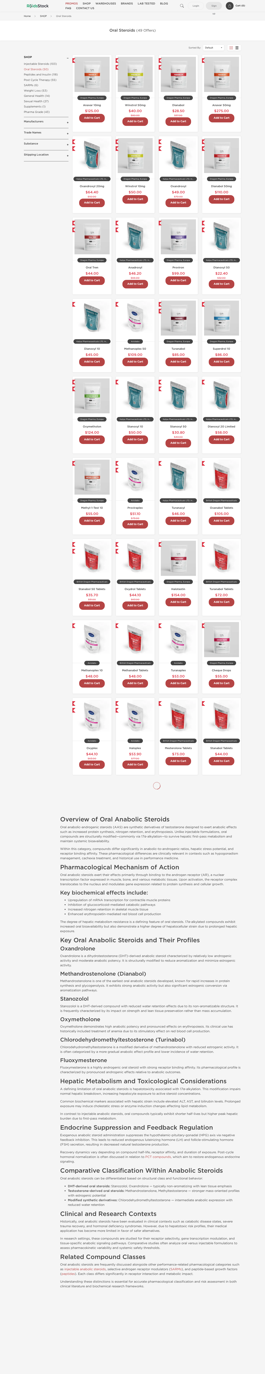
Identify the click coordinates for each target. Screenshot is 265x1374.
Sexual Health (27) (36, 101)
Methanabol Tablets (135, 670)
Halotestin (178, 589)
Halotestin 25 (178, 910)
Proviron (178, 267)
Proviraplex (135, 508)
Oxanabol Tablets (221, 508)
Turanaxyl (178, 508)
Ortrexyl (92, 991)
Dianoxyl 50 (221, 267)
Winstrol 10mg (135, 186)
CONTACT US (85, 8)
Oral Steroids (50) (36, 69)
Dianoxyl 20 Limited (221, 426)
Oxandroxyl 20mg (92, 186)
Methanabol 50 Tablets (178, 829)
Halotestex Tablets (92, 829)
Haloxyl (222, 829)
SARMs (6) (31, 85)
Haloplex (135, 748)
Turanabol (178, 348)
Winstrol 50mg (135, 105)
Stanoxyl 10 (135, 426)
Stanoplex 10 (135, 910)
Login (196, 5)
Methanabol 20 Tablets (135, 829)
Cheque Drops (221, 670)
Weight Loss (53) (35, 90)
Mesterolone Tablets (178, 748)
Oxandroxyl (178, 186)
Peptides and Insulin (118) (41, 74)
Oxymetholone (221, 991)
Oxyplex (92, 748)
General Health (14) (37, 96)
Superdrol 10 (221, 348)
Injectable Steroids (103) (40, 64)
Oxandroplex (178, 991)
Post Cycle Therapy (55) (40, 80)
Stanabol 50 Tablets (92, 589)
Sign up (214, 7)
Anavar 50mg (221, 105)
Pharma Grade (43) (37, 112)
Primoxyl (135, 991)
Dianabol (178, 105)
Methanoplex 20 (92, 910)
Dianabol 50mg (221, 186)
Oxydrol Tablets (135, 589)
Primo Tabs (221, 910)
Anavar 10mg (92, 105)
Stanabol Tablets (221, 748)
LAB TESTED (146, 3)
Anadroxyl (135, 267)
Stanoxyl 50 (178, 426)
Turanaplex (178, 670)
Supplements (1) (35, 106)
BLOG (164, 3)
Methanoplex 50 (135, 348)
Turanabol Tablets (221, 589)
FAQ (68, 8)
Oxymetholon (92, 426)
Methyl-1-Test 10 (92, 508)
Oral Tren (92, 267)
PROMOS (71, 3)
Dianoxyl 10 (92, 348)
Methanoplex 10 (92, 670)
